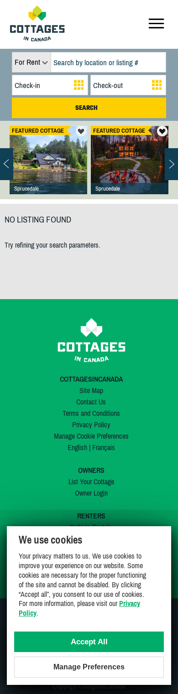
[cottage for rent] (37, 39)
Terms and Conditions (91, 413)
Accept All (89, 641)
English (77, 447)
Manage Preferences (89, 667)
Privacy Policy (91, 424)
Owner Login (91, 493)
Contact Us (91, 402)
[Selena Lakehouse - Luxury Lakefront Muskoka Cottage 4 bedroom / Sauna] (129, 169)
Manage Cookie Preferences (91, 436)
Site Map (91, 390)
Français (103, 447)
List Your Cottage (91, 481)
